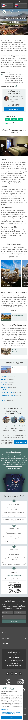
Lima (2, 398)
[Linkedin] (20, 673)
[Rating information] (16, 86)
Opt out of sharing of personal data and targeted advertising (11, 713)
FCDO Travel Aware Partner (14, 575)
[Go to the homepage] (14, 11)
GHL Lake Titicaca (17, 315)
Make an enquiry (14, 109)
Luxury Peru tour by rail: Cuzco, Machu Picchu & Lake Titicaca (9, 275)
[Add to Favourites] (2, 32)
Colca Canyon (5, 382)
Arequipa (3, 379)
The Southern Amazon (8, 392)
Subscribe (14, 621)
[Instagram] (11, 673)
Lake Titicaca (5, 377)
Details (14, 38)
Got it (11, 717)
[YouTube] (16, 673)
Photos (9, 38)
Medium (12, 86)
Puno (13, 368)
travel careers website (14, 665)
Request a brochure (14, 468)
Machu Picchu (5, 390)
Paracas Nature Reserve (8, 395)
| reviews (13, 122)
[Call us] (4, 12)
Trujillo (3, 400)
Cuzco (3, 384)
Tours (19, 38)
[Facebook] (7, 673)
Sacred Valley (5, 387)
